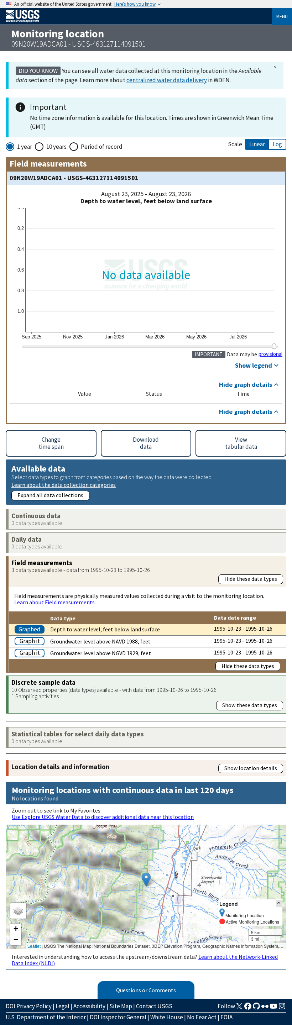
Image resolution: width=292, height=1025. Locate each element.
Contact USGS (154, 1006)
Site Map (120, 1006)
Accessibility (89, 1006)
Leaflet (34, 946)
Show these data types (249, 705)
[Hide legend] (279, 903)
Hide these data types (250, 578)
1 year (24, 147)
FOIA (226, 1017)
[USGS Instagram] (282, 1008)
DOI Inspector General (118, 1017)
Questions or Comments (146, 990)
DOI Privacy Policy (29, 1006)
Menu (282, 16)
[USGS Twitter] (239, 1008)
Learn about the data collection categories (63, 484)
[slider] (274, 345)
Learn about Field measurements (54, 602)
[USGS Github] (256, 1008)
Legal (62, 1006)
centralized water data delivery (166, 80)
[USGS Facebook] (248, 1008)
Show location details (250, 768)
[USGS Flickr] (265, 1008)
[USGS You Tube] (273, 1008)
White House (166, 1017)
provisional (270, 354)
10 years (56, 147)
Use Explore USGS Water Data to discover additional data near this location (103, 816)
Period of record (101, 147)
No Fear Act (202, 1017)
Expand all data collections (50, 495)
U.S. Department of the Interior (46, 1017)
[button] (146, 879)
